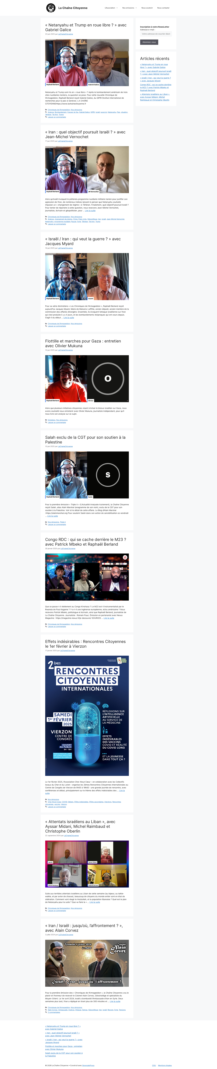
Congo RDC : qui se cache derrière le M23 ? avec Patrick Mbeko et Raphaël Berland (85, 542)
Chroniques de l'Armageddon (59, 110)
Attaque (78, 1010)
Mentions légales (165, 1065)
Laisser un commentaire (57, 117)
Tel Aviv (55, 114)
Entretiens (51, 420)
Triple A (63, 522)
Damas (84, 1010)
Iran (99, 219)
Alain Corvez (52, 1010)
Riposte (110, 1010)
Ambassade (62, 1010)
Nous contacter (163, 8)
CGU (154, 1065)
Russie (73, 221)
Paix (118, 112)
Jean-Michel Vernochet (115, 219)
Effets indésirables (81, 802)
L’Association (110, 8)
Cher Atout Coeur (54, 802)
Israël (98, 112)
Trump (61, 114)
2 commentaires (54, 1012)
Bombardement (60, 112)
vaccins (57, 804)
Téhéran (48, 114)
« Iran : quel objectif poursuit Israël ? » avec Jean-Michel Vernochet (85, 134)
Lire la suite (90, 210)
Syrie (79, 221)
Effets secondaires (96, 802)
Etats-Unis (82, 219)
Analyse (51, 112)
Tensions (122, 1010)
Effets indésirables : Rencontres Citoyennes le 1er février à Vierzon (85, 644)
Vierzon (64, 804)
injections (108, 802)
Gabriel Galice (84, 112)
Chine (75, 219)
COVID (64, 802)
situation (124, 112)
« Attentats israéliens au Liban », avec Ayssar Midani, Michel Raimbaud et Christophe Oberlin (80, 826)
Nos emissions (128, 8)
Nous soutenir (147, 8)
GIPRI (93, 112)
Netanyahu (112, 112)
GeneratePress (88, 1065)
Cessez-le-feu (72, 112)
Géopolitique (92, 219)
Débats (70, 802)
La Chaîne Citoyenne (72, 8)
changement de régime (63, 219)
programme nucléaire (62, 221)
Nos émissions (76, 110)
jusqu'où (104, 112)
